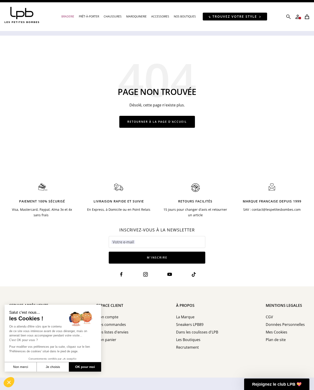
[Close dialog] (241, 133)
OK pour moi (85, 367)
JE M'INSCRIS (202, 214)
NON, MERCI (202, 230)
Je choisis (53, 367)
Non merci (20, 367)
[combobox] (170, 198)
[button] (8, 382)
